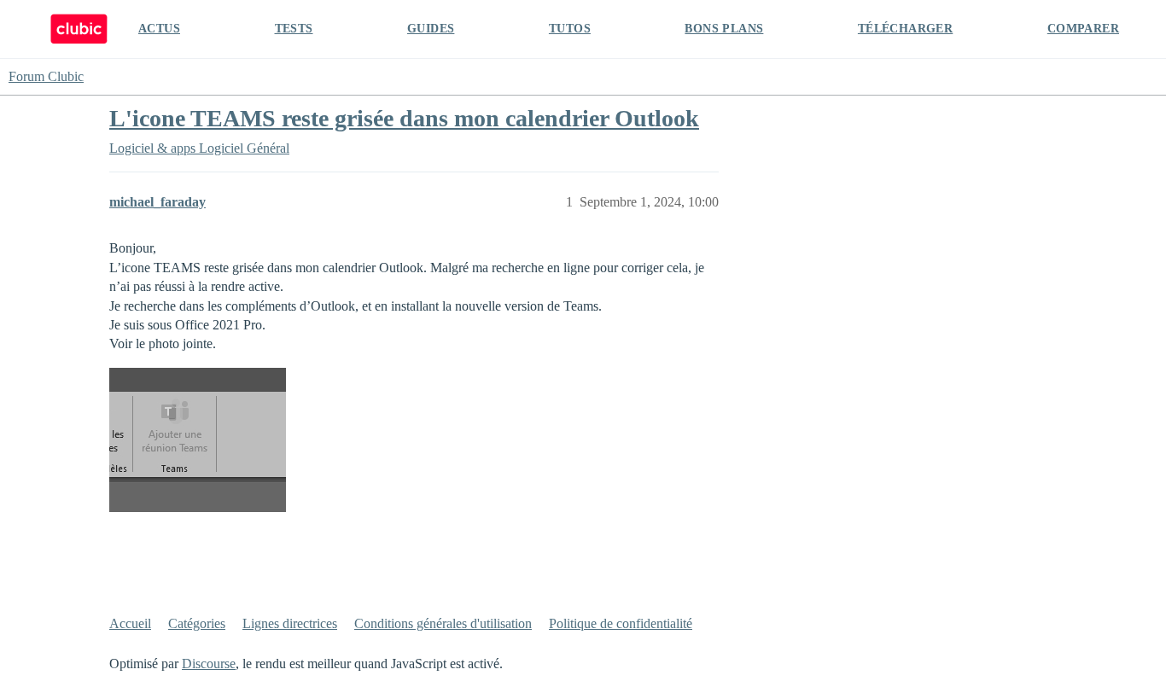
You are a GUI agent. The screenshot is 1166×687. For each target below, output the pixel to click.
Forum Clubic (46, 76)
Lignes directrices (289, 623)
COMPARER (1083, 28)
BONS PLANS (724, 28)
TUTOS (570, 28)
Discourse (209, 663)
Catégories (196, 623)
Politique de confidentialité (620, 623)
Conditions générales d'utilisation (443, 623)
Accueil (130, 623)
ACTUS (159, 28)
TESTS (294, 28)
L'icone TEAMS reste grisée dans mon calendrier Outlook (404, 118)
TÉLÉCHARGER (905, 28)
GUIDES (430, 28)
